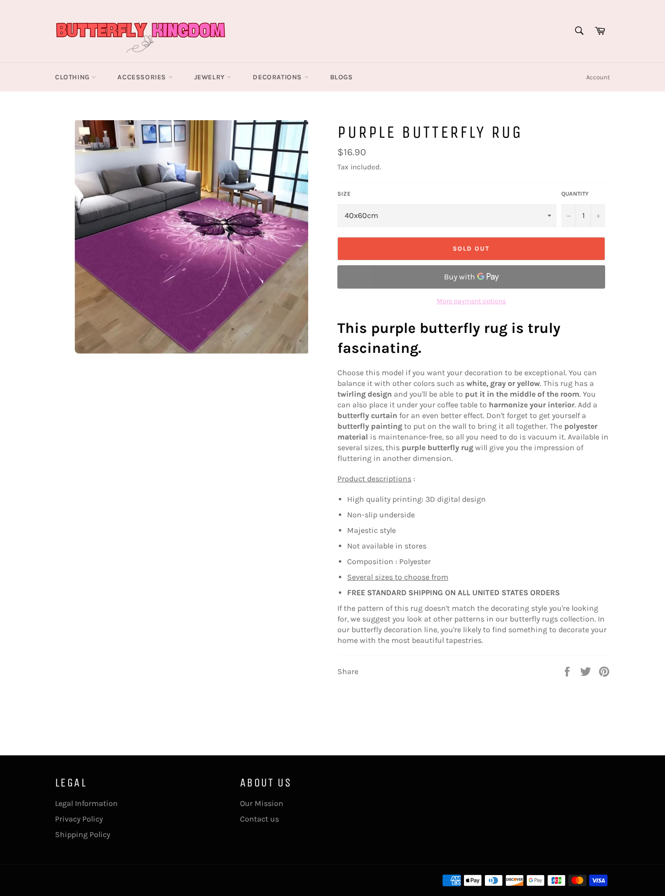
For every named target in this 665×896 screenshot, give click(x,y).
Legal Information (86, 803)
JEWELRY (210, 77)
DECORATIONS (278, 77)
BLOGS (341, 77)
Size (344, 193)
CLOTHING (73, 77)
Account (598, 77)
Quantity (575, 193)
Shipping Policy (82, 834)
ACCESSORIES (142, 77)
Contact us (259, 818)
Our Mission (261, 803)
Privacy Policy (79, 818)
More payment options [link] (471, 301)
